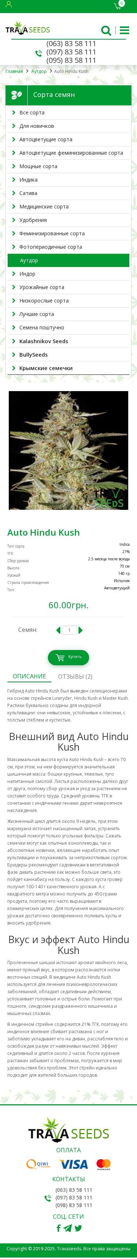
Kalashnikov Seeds (43, 341)
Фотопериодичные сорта (50, 246)
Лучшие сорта (36, 313)
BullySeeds (33, 354)
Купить (74, 656)
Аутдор (38, 71)
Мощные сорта (38, 166)
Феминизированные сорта (52, 233)
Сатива (28, 193)
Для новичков (36, 125)
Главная (14, 71)
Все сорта (32, 112)
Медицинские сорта (44, 206)
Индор (27, 273)
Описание (29, 676)
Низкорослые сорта (44, 300)
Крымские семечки (46, 367)
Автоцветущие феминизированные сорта (71, 152)
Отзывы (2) (75, 677)
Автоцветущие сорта (45, 139)
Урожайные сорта (41, 287)
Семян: (27, 629)
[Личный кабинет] (10, 4)
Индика (28, 179)
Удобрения (33, 219)
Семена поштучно (41, 327)
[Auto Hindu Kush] (68, 450)
